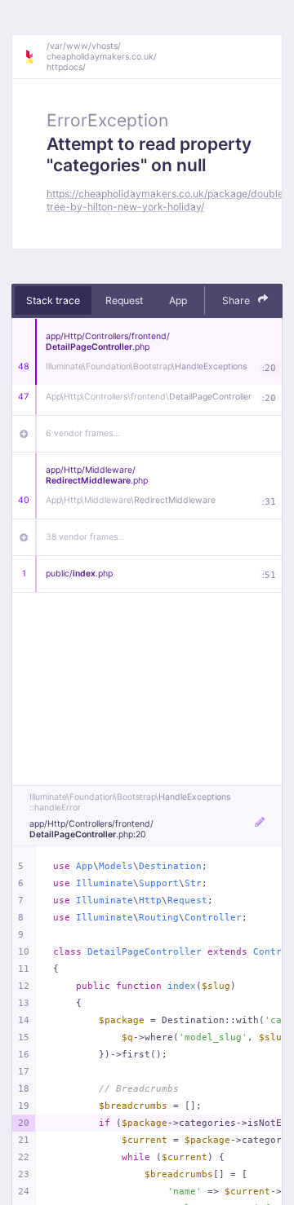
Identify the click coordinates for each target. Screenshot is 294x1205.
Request (124, 300)
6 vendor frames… (83, 433)
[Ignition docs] (35, 57)
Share (237, 300)
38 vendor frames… (85, 537)
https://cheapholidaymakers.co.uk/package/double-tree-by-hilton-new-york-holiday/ (167, 200)
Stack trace (53, 300)
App (178, 300)
